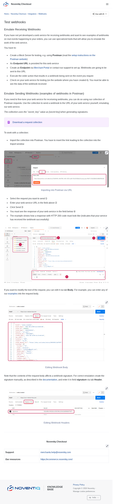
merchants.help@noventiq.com (56, 452)
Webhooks (42, 14)
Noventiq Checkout (21, 4)
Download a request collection (27, 122)
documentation (50, 379)
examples (12, 293)
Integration (32, 14)
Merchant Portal (41, 68)
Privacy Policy (79, 485)
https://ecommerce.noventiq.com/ (56, 459)
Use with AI (99, 14)
